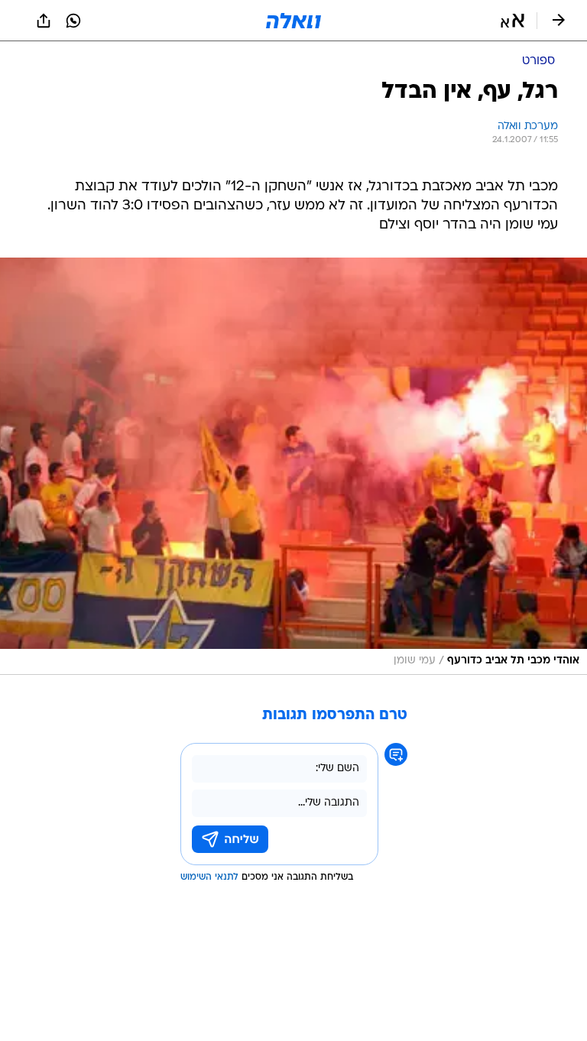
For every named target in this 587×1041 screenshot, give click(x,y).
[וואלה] (293, 20)
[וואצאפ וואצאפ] (73, 20)
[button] (512, 21)
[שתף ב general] (43, 20)
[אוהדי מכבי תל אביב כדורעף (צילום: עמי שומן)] (293, 466)
